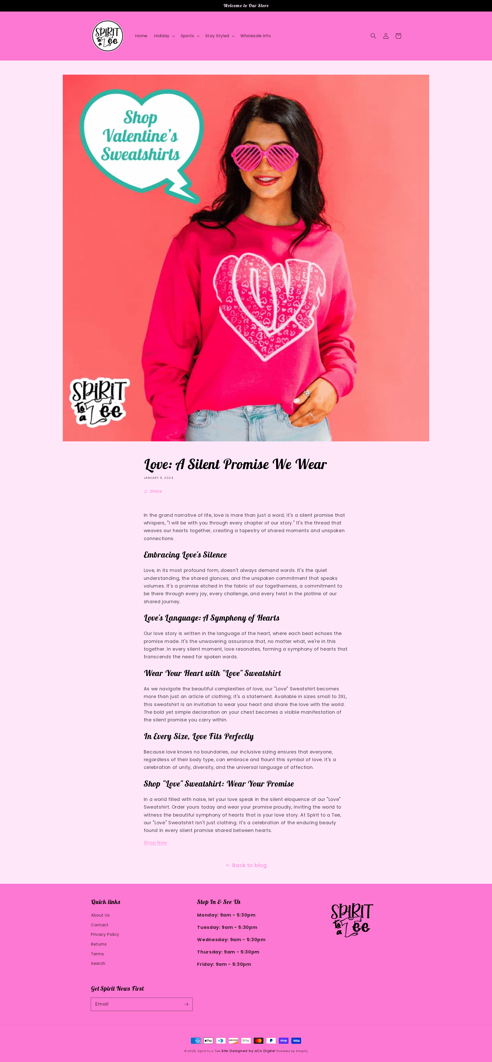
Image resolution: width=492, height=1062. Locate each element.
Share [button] (156, 491)
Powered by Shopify (292, 1051)
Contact (100, 925)
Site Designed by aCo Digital (248, 1050)
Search (98, 963)
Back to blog (249, 865)
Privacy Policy (105, 934)
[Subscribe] (186, 1004)
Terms (97, 954)
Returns (99, 944)
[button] (373, 36)
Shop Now (155, 843)
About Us (100, 915)
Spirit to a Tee (209, 1051)
